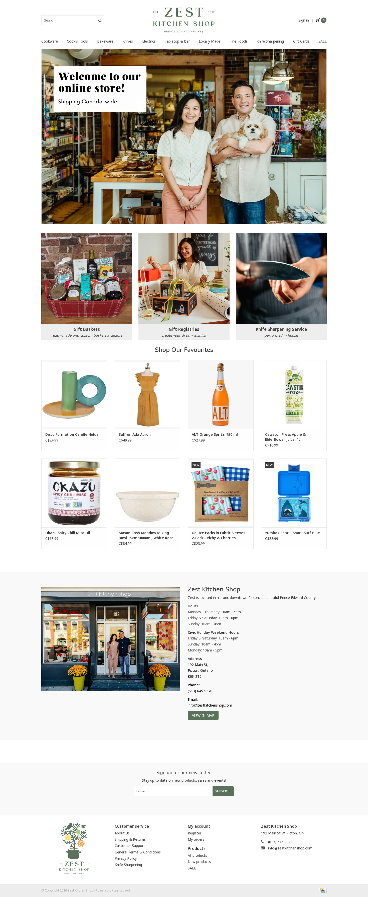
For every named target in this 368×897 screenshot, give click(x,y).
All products (197, 855)
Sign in (303, 20)
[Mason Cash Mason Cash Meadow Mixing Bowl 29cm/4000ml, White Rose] (147, 493)
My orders (196, 839)
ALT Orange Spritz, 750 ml (215, 434)
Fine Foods (239, 41)
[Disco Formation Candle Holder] (74, 394)
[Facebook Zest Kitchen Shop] (179, 804)
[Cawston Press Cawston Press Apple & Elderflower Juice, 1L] (294, 394)
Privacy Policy (126, 858)
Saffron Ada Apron (135, 434)
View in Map (203, 715)
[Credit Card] (321, 890)
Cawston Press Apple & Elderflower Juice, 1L (285, 437)
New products (199, 861)
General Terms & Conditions (138, 852)
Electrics (149, 41)
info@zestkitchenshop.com (290, 848)
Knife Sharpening (270, 41)
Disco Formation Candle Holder (72, 434)
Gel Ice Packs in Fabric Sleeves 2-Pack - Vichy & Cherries (218, 535)
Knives (127, 41)
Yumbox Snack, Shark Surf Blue (292, 532)
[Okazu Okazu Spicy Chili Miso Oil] (74, 493)
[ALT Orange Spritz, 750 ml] (221, 394)
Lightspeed (122, 890)
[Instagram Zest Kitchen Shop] (189, 804)
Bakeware (105, 41)
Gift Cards (301, 41)
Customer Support (130, 845)
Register (194, 833)
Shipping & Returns (130, 839)
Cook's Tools (77, 41)
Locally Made (209, 41)
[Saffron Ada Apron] (147, 394)
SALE (322, 41)
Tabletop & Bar (177, 41)
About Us (122, 833)
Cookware (49, 41)
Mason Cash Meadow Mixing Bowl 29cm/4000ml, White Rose (146, 535)
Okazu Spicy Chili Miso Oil (67, 532)
